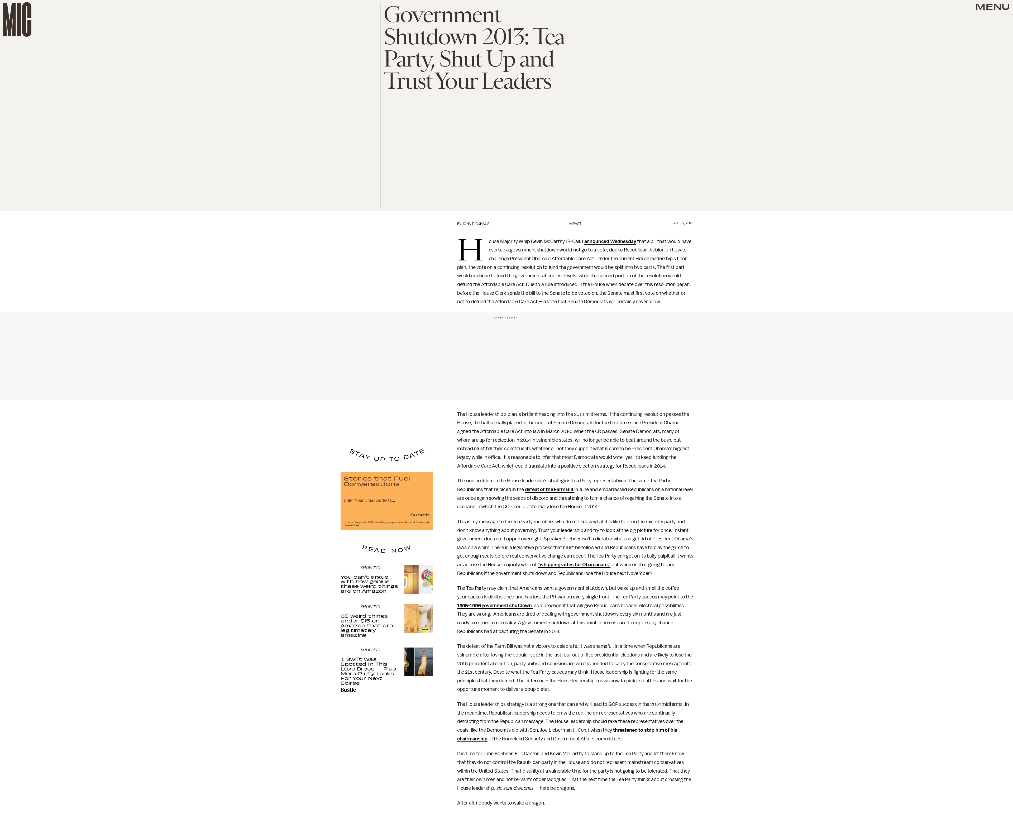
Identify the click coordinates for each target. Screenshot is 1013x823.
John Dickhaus (476, 224)
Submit (420, 514)
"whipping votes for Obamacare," (574, 564)
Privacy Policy (351, 525)
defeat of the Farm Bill (549, 489)
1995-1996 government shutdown (495, 605)
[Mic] (17, 19)
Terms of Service (414, 522)
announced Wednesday (610, 241)
